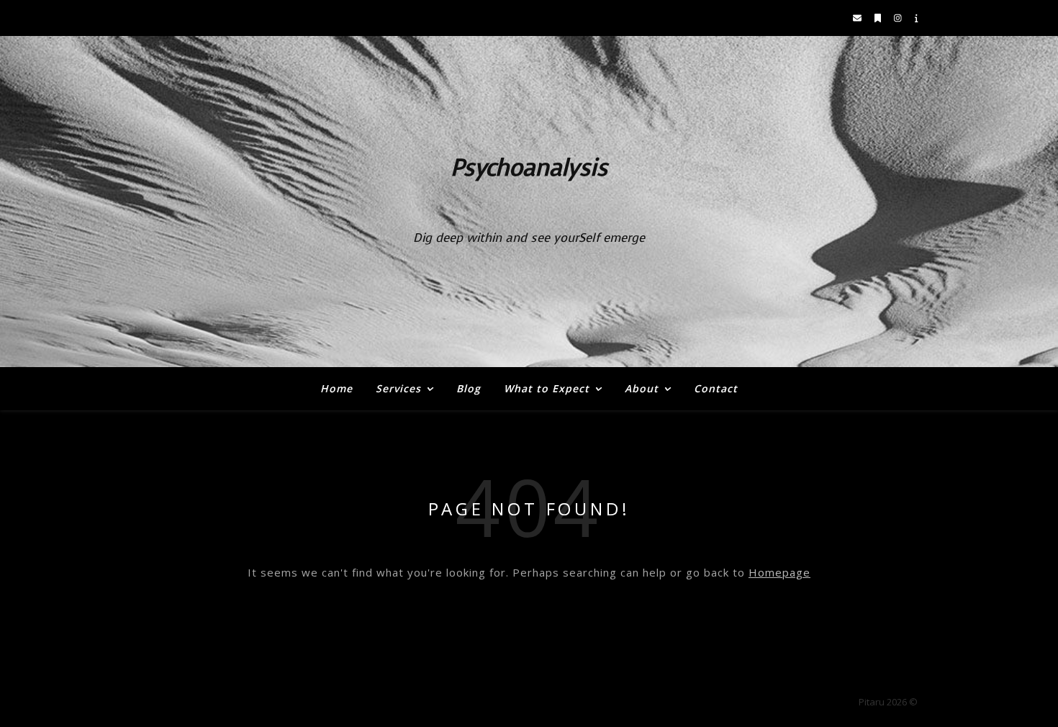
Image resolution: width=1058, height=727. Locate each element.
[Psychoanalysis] (529, 201)
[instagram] (899, 18)
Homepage (779, 572)
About (642, 388)
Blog (468, 388)
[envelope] (858, 18)
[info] (916, 18)
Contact (716, 388)
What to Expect (546, 388)
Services (398, 388)
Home (336, 388)
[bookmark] (878, 18)
